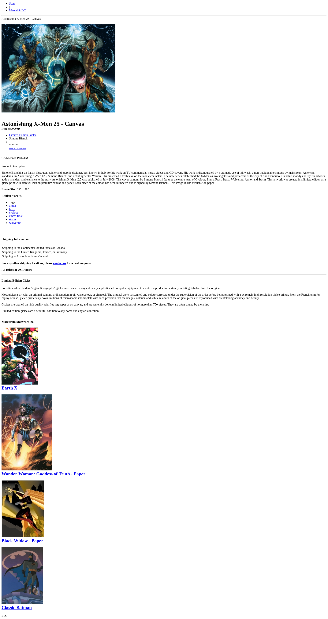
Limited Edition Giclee (22, 135)
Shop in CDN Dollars (17, 149)
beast (12, 209)
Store (12, 3)
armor (12, 205)
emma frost (15, 216)
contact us (59, 263)
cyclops (13, 212)
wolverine (15, 222)
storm (12, 219)
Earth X (9, 387)
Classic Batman (17, 607)
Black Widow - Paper (22, 540)
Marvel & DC (17, 10)
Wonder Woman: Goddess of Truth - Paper (43, 473)
